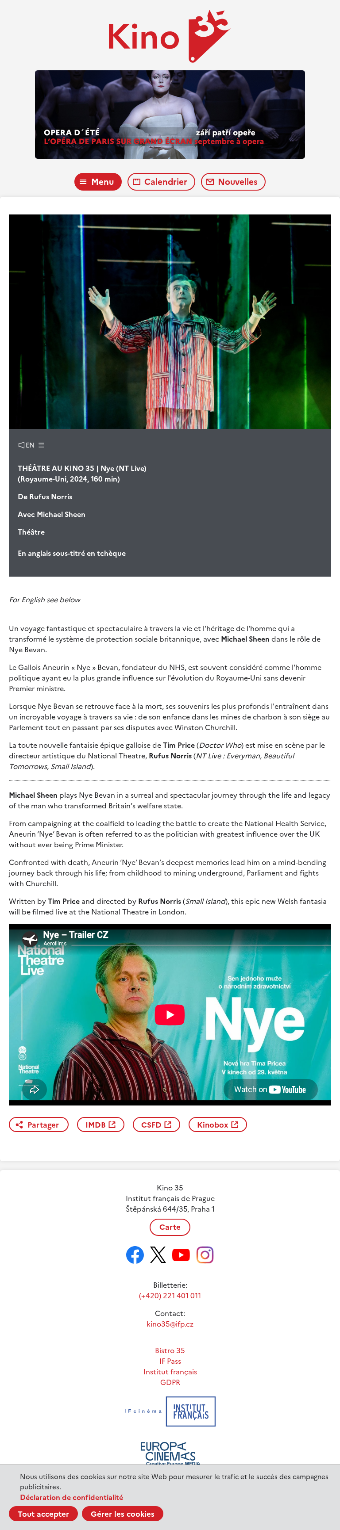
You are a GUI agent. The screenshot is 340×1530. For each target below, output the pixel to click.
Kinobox (212, 1125)
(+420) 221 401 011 (170, 1295)
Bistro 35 (170, 1350)
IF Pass (170, 1361)
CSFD (151, 1125)
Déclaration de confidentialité (71, 1497)
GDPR (170, 1382)
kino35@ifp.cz (170, 1324)
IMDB (95, 1125)
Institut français (170, 1371)
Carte (170, 1227)
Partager (43, 1125)
